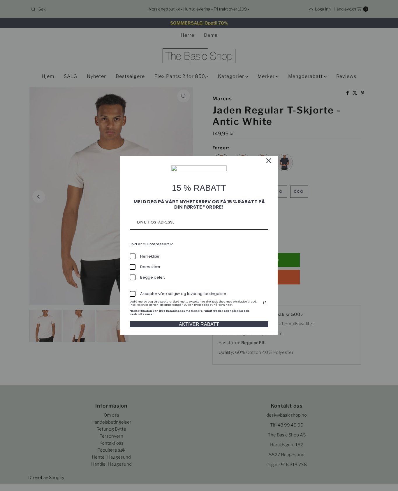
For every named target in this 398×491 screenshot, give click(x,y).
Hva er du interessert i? (151, 244)
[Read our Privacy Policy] (264, 302)
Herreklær (150, 256)
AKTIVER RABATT (199, 324)
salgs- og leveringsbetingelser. (197, 293)
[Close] (269, 160)
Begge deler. (152, 277)
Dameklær (150, 267)
